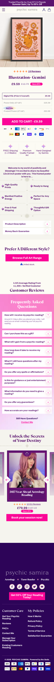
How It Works (34, 616)
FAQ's (5, 628)
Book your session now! (26, 517)
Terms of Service (36, 631)
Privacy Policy (35, 626)
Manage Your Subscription (8, 639)
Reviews (6, 623)
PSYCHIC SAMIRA (20, 660)
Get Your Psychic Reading (10, 617)
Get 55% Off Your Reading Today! (27, 596)
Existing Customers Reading (12, 646)
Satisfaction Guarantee (40, 636)
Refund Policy (35, 621)
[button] (3, 10)
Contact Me (27, 422)
